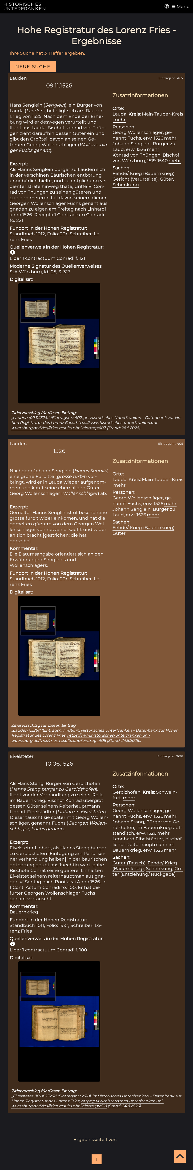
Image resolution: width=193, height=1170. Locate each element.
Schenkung (126, 184)
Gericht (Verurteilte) (135, 179)
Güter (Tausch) (129, 863)
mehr (119, 119)
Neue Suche (32, 66)
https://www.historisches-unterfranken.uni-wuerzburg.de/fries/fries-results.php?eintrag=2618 (87, 1103)
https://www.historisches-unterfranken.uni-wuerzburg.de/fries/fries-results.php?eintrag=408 (80, 738)
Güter (166, 179)
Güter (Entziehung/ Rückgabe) (148, 871)
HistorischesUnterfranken (24, 6)
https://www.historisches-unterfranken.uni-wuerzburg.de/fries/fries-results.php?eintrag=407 (84, 425)
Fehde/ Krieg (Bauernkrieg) (143, 173)
